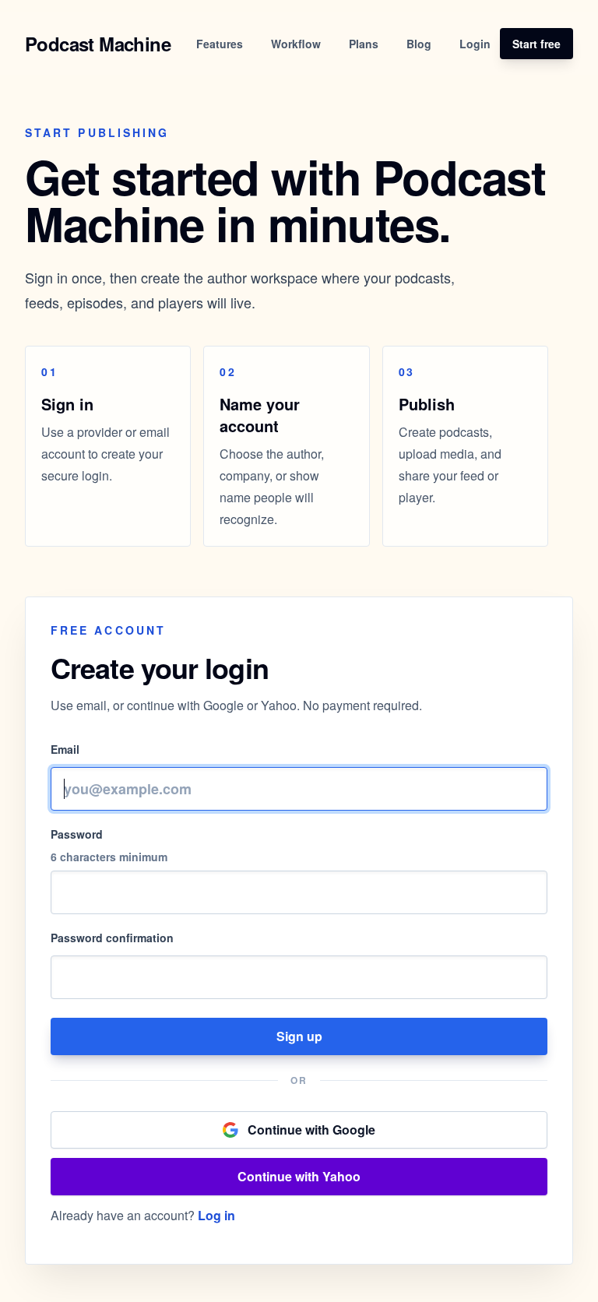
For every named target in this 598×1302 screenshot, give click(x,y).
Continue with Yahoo (299, 1176)
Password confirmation (112, 937)
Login (475, 43)
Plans (363, 43)
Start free (536, 43)
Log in (216, 1215)
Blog (418, 43)
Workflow (296, 43)
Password (77, 834)
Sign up (299, 1036)
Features (219, 43)
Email (65, 749)
